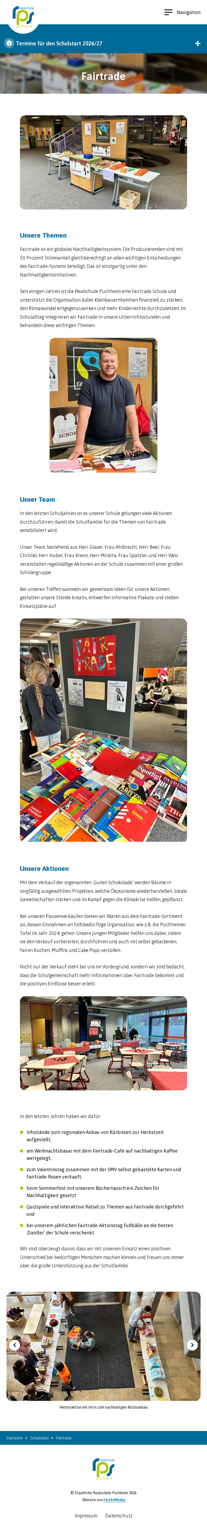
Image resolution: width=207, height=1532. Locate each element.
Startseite (14, 1438)
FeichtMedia (114, 1500)
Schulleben (39, 1438)
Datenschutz (119, 1515)
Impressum (86, 1515)
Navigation (189, 12)
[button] (103, 43)
